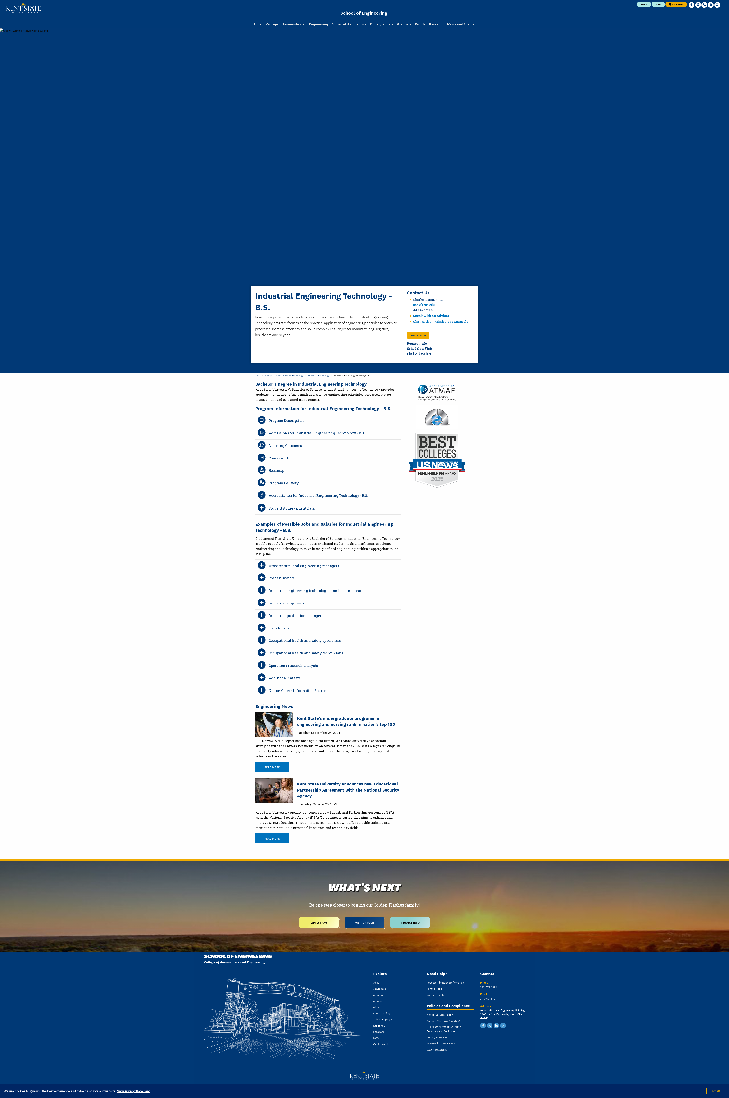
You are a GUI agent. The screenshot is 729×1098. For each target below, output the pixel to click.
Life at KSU (379, 1025)
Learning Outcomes (285, 445)
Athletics (378, 1007)
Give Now (677, 4)
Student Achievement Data (292, 508)
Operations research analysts (293, 665)
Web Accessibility (437, 1050)
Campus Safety (381, 1013)
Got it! (716, 1091)
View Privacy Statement (133, 1091)
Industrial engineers (286, 603)
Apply (644, 4)
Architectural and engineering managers (304, 565)
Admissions (379, 995)
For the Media (434, 988)
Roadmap (276, 470)
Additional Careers (285, 678)
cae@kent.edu (424, 305)
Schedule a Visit (419, 349)
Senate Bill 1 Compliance (441, 1043)
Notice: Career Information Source (297, 690)
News (376, 1038)
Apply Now (418, 335)
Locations (378, 1031)
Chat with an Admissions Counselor (441, 322)
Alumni (377, 1001)
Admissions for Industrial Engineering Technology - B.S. (317, 433)
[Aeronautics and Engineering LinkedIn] (496, 1025)
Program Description (286, 420)
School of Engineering (363, 12)
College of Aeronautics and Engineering (284, 375)
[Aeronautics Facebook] (483, 1025)
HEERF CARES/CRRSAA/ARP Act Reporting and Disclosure (445, 1029)
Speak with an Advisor (431, 316)
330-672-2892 (488, 987)
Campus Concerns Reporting (443, 1021)
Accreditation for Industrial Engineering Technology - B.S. (318, 495)
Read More (272, 767)
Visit (658, 4)
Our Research (381, 1044)
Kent (257, 375)
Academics (379, 988)
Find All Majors (419, 354)
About (376, 982)
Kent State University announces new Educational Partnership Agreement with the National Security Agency (348, 790)
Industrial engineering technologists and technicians (315, 590)
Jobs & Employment (384, 1019)
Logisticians (279, 628)
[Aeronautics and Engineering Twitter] (490, 1025)
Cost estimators (282, 578)
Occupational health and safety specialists (305, 640)
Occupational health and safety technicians (306, 653)
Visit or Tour (364, 922)
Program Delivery (284, 483)
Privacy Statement (437, 1037)
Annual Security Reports (440, 1014)
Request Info (417, 343)
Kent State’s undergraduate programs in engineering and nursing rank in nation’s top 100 (346, 721)
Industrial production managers (296, 615)
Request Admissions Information (445, 982)
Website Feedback (437, 995)
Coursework (279, 458)
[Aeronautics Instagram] (503, 1025)
